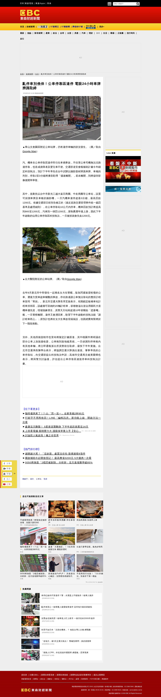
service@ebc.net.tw (136, 690)
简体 (49, 3)
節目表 (24, 675)
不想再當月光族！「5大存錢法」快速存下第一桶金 (90, 575)
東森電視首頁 (26, 679)
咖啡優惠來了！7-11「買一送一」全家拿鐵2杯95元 (54, 413)
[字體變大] (7, 470)
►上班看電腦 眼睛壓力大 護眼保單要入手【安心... (52, 431)
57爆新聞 (66, 27)
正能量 (121, 33)
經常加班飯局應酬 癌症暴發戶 (61, 521)
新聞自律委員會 (47, 675)
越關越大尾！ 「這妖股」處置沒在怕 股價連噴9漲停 (55, 453)
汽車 (84, 33)
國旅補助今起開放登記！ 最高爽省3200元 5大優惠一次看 (58, 458)
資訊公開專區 (99, 675)
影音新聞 (39, 33)
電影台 (64, 679)
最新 (22, 33)
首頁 (22, 27)
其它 (22, 39)
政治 (55, 33)
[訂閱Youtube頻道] (7, 485)
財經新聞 (31, 27)
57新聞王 (55, 27)
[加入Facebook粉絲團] (7, 480)
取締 (45, 479)
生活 (105, 33)
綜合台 (42, 679)
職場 (112, 33)
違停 (32, 479)
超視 (77, 679)
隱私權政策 (138, 686)
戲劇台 (49, 679)
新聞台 (35, 679)
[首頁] (30, 15)
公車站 (38, 479)
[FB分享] (7, 465)
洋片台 (71, 679)
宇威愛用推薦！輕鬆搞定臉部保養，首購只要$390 (33, 521)
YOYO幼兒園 (95, 679)
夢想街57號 (77, 27)
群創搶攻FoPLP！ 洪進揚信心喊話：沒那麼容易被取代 (61, 575)
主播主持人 (34, 675)
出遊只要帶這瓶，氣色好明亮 (90, 547)
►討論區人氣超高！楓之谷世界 (41, 435)
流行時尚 (131, 33)
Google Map (29, 151)
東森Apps (40, 3)
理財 (91, 33)
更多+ (101, 27)
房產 (76, 33)
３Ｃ (98, 33)
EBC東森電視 (26, 3)
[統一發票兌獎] (123, 191)
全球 (62, 33)
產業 (48, 33)
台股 (69, 33)
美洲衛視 (84, 679)
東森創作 (105, 679)
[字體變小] (7, 475)
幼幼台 (57, 679)
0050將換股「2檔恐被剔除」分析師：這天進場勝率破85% (59, 462)
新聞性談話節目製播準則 (80, 675)
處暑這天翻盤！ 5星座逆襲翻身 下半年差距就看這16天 (56, 426)
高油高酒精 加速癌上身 (87, 520)
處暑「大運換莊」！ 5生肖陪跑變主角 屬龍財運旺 (61, 548)
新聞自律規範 (62, 675)
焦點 (29, 33)
